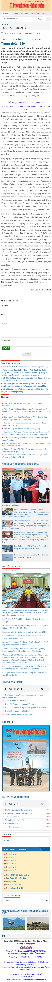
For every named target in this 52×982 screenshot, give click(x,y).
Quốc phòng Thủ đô (14, 888)
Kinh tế (5, 24)
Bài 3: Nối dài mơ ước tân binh (17, 711)
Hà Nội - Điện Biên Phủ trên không (18, 810)
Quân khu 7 (11, 870)
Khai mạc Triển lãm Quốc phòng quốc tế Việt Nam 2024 (24, 632)
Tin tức (6, 28)
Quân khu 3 (11, 861)
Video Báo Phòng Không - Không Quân (20, 464)
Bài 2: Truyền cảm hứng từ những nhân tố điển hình (25, 708)
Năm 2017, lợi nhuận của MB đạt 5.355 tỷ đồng (22, 429)
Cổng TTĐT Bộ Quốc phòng (17, 875)
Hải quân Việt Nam (13, 885)
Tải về (48, 810)
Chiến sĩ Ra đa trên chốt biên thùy (18, 813)
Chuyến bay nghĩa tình (10, 505)
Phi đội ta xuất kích (12, 824)
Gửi (27, 353)
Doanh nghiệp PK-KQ (18, 28)
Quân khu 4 (11, 864)
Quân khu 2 (11, 857)
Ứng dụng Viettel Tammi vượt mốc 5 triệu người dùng (25, 367)
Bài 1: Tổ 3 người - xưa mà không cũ (19, 704)
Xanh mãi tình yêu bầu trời (15, 701)
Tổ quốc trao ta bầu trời (14, 820)
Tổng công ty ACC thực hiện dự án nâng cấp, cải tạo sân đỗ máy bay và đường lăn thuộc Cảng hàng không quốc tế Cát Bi (26, 411)
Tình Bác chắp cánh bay (14, 827)
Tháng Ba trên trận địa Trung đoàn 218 (20, 714)
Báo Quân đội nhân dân (16, 878)
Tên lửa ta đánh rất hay (14, 817)
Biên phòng (11, 881)
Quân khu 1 (11, 854)
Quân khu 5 (11, 867)
